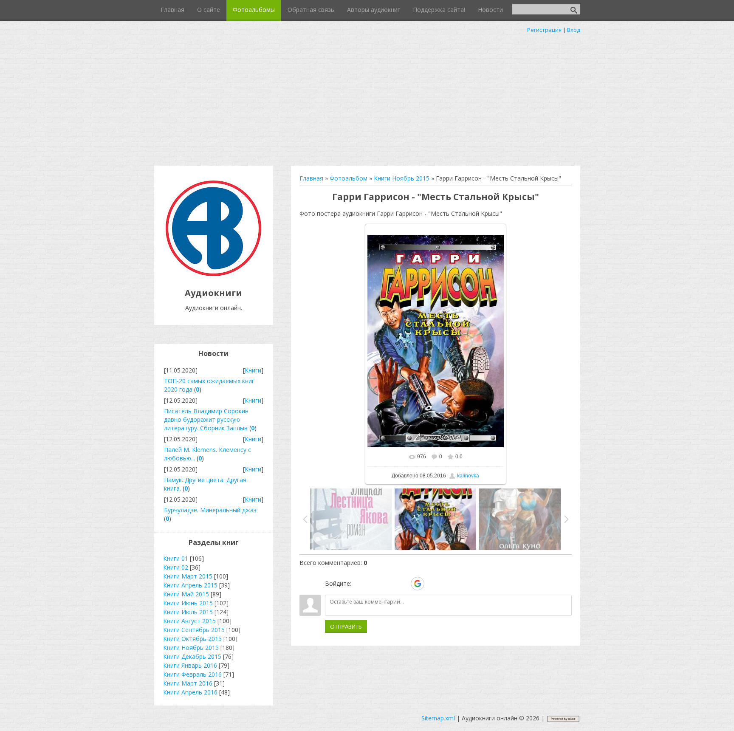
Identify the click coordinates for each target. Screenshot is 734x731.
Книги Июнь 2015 (188, 603)
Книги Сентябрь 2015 (194, 630)
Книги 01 (175, 558)
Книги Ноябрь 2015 (401, 178)
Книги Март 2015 (187, 576)
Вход (573, 30)
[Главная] (213, 274)
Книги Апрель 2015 (190, 585)
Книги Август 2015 (189, 621)
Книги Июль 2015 (188, 612)
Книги (253, 370)
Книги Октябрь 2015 (192, 639)
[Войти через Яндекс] (402, 583)
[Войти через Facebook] (388, 583)
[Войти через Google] (417, 583)
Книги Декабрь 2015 (192, 656)
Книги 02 (175, 567)
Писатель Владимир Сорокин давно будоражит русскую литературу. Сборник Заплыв (206, 419)
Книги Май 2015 (186, 594)
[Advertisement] (367, 97)
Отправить (346, 626)
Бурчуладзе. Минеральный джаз (210, 510)
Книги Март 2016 (187, 683)
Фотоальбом (348, 178)
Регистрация (544, 30)
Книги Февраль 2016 (192, 674)
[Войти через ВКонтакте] (373, 583)
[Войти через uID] (359, 583)
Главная (311, 178)
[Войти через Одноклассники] (432, 583)
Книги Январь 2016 (190, 665)
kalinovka (468, 476)
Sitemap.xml (438, 718)
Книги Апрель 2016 (190, 692)
